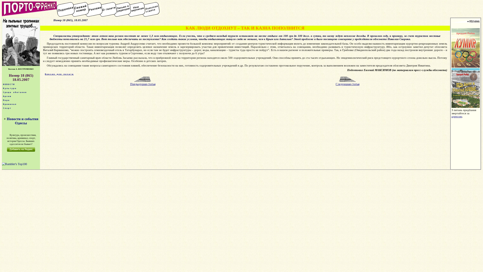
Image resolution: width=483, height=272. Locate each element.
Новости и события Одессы (22, 121)
